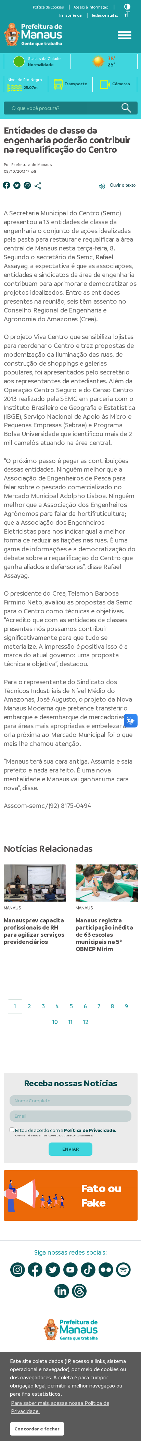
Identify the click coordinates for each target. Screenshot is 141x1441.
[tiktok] (88, 1269)
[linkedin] (61, 1291)
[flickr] (106, 1269)
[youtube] (70, 1269)
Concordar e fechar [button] (37, 1429)
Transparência (70, 15)
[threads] (79, 1291)
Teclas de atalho (105, 15)
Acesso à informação (91, 7)
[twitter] (53, 1269)
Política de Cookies (48, 7)
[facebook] (35, 1269)
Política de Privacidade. (90, 1130)
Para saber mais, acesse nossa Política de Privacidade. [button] (60, 1407)
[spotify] (123, 1269)
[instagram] (17, 1269)
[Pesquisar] (126, 108)
